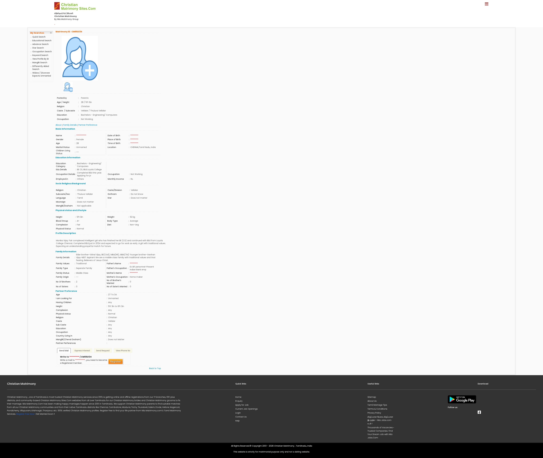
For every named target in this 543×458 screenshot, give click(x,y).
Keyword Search (40, 55)
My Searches (37, 32)
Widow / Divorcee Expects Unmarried (41, 74)
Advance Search (40, 44)
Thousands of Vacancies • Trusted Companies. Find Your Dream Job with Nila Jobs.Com (381, 432)
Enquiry (239, 401)
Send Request (103, 350)
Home (238, 397)
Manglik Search (39, 62)
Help (237, 420)
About (59, 124)
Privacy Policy (374, 412)
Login (238, 412)
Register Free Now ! (25, 414)
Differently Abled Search (40, 68)
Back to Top (155, 368)
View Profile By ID (40, 58)
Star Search (38, 47)
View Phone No (123, 350)
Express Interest (82, 350)
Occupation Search (42, 51)
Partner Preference (87, 124)
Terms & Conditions (377, 408)
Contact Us (241, 416)
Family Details (70, 124)
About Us (372, 401)
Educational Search (41, 40)
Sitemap (372, 397)
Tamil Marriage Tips (377, 405)
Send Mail (64, 350)
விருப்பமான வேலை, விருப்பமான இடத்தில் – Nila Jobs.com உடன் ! (380, 420)
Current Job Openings (246, 408)
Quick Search (39, 36)
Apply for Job (242, 405)
